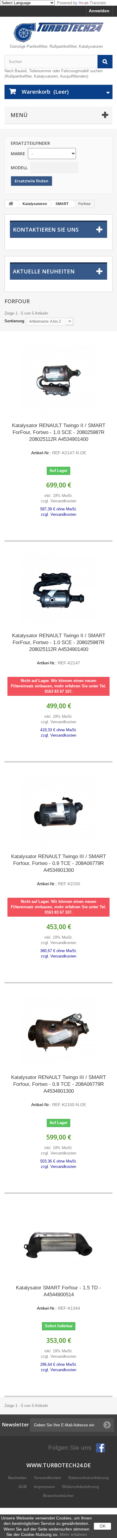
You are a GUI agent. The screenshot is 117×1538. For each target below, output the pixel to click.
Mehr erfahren (73, 1534)
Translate (98, 3)
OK (103, 1526)
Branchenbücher (58, 1496)
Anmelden (99, 10)
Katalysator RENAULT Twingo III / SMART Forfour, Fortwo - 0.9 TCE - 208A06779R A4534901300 (58, 870)
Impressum (45, 1487)
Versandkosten (48, 1478)
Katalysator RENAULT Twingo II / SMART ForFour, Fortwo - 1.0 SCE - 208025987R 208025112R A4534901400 (58, 439)
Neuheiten (18, 1478)
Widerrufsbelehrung (80, 1487)
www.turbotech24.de (58, 1465)
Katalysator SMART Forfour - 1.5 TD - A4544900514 (58, 1298)
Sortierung (14, 321)
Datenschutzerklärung (88, 1478)
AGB (23, 1487)
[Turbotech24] (58, 32)
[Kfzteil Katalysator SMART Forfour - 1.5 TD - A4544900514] (58, 1243)
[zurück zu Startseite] (10, 204)
